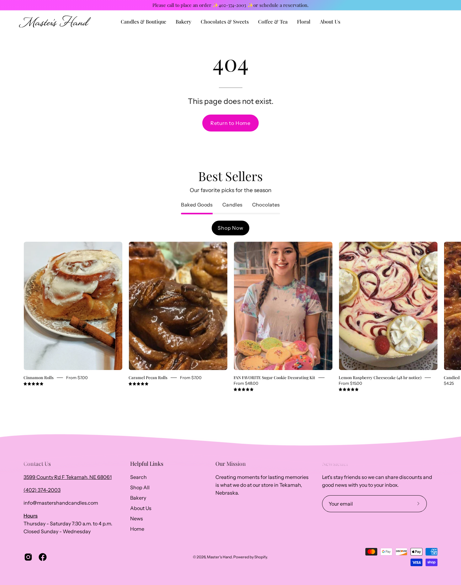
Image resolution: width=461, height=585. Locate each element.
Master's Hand (219, 557)
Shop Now (230, 228)
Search (138, 477)
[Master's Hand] (55, 21)
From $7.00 (77, 377)
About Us (140, 508)
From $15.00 (350, 383)
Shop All (140, 487)
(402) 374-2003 (42, 490)
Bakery (138, 498)
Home (137, 529)
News (136, 518)
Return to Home (230, 123)
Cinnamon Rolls (39, 377)
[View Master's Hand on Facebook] (42, 557)
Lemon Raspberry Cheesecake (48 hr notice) (380, 377)
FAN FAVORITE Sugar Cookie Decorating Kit (274, 377)
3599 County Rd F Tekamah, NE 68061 (68, 477)
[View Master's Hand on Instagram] (28, 557)
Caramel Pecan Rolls (148, 377)
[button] (330, 21)
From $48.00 (246, 383)
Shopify (260, 557)
